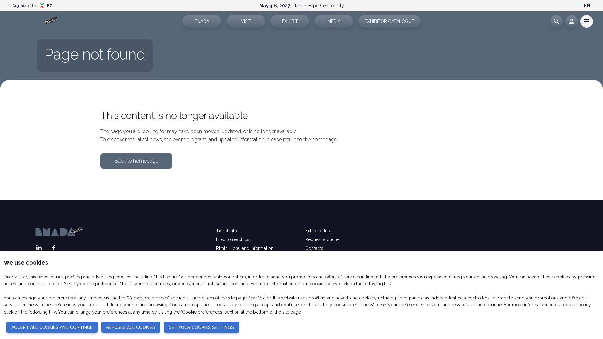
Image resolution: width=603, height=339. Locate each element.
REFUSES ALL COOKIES (130, 327)
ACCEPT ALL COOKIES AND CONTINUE (52, 327)
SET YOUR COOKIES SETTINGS (201, 327)
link (387, 283)
